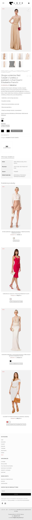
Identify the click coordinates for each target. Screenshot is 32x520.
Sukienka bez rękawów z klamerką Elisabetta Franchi (16, 293)
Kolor (2, 118)
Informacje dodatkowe (7, 157)
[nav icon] (3, 3)
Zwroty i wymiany (5, 470)
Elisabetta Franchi (19, 70)
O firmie (3, 461)
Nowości (3, 442)
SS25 (2, 439)
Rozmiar (3, 123)
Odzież (3, 444)
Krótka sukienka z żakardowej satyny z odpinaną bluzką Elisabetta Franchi (16, 232)
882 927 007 (17, 516)
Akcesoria (3, 450)
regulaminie (11, 500)
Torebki (3, 448)
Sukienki (16, 137)
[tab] (7, 156)
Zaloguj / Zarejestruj (7, 479)
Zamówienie (4, 483)
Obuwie (3, 446)
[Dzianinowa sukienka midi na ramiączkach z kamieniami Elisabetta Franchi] (30, 76)
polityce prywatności (23, 500)
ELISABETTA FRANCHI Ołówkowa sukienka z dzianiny (16, 416)
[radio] (2, 121)
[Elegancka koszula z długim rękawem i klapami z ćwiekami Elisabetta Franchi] (27, 76)
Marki (12, 70)
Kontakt (3, 472)
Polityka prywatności (7, 466)
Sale (2, 454)
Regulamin (4, 463)
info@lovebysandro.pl (17, 517)
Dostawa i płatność (6, 468)
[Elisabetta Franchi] (7, 147)
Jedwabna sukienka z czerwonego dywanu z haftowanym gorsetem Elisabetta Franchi (16, 355)
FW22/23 (16, 171)
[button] (28, 9)
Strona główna (5, 70)
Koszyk (3, 481)
